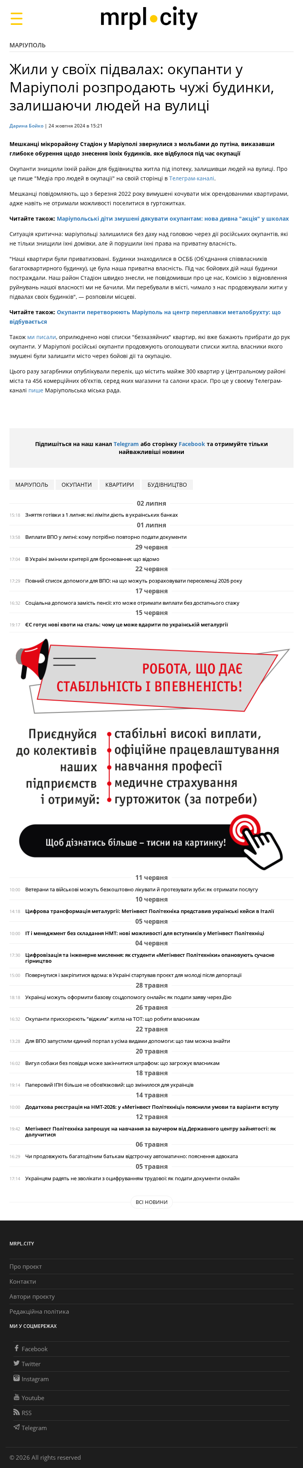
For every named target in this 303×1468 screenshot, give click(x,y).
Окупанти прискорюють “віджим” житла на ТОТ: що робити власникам (112, 1019)
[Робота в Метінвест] (151, 754)
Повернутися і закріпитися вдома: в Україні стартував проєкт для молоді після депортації (133, 975)
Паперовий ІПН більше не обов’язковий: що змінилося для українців (109, 1085)
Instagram (35, 1379)
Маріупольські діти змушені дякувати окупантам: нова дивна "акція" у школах (173, 218)
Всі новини (152, 1202)
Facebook (192, 444)
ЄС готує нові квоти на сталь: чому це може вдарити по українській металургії (126, 625)
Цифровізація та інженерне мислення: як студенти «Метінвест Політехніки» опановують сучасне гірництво (149, 958)
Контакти (22, 1281)
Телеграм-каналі (191, 178)
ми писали (41, 337)
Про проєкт (25, 1266)
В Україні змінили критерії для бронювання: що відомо (92, 559)
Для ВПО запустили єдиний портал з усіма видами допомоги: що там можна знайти (127, 1041)
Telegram (126, 444)
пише (36, 390)
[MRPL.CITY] (149, 18)
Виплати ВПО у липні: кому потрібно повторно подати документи (106, 537)
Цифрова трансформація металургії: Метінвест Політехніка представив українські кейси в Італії (149, 911)
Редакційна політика (39, 1311)
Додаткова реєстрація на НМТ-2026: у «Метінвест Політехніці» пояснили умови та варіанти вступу (152, 1107)
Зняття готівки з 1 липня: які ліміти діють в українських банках (101, 515)
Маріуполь (27, 45)
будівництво (167, 484)
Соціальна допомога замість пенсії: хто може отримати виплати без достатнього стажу (132, 603)
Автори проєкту (32, 1296)
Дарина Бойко (26, 125)
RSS (27, 1413)
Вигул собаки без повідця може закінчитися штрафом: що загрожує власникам (122, 1063)
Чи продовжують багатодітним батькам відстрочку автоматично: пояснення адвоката (131, 1156)
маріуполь (31, 484)
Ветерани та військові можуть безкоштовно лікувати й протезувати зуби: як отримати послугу (141, 889)
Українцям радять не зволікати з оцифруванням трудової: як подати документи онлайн (132, 1178)
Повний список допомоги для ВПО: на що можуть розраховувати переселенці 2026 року (133, 581)
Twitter (31, 1364)
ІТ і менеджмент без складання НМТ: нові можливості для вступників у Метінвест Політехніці (144, 933)
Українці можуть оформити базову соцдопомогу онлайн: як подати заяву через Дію (128, 997)
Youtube (33, 1398)
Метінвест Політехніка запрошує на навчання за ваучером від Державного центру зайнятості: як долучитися (150, 1132)
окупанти (77, 484)
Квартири (119, 484)
